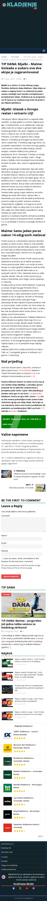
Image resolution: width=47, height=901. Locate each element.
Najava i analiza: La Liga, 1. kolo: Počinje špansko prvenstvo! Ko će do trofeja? (29, 713)
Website (4, 551)
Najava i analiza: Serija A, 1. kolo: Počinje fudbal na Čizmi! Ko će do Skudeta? (29, 660)
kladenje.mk (6, 848)
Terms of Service (21, 568)
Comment (5, 515)
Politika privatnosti (8, 869)
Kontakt (4, 861)
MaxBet (27, 370)
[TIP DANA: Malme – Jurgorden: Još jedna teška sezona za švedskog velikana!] (23, 605)
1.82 (31, 393)
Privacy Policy (6, 568)
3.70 (33, 376)
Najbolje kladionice (24, 726)
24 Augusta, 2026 (11, 631)
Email (3, 543)
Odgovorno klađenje (9, 865)
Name (4, 535)
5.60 (33, 373)
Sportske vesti (7, 852)
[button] (43, 51)
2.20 (38, 396)
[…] (9, 647)
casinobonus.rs (7, 844)
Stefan (19, 79)
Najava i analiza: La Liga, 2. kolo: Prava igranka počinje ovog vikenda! (29, 700)
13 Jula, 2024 (9, 79)
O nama (4, 857)
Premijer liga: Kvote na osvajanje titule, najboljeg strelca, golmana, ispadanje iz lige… (29, 687)
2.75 (42, 408)
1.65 (20, 370)
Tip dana (8, 587)
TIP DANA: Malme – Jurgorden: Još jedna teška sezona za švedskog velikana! (21, 624)
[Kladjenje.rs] (20, 8)
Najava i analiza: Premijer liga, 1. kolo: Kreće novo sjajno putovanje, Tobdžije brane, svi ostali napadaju (29, 674)
